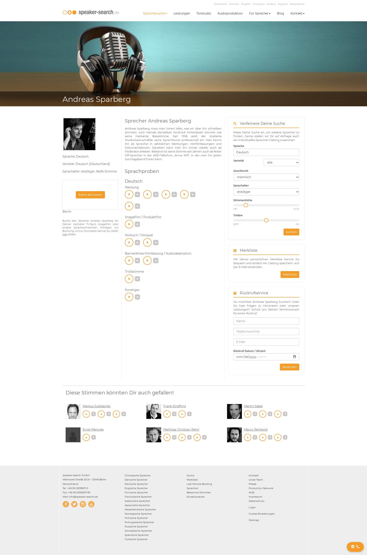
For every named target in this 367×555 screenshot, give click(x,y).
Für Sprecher (258, 13)
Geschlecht (240, 170)
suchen (291, 232)
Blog (280, 13)
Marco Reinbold (255, 429)
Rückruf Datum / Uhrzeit (249, 351)
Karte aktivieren (90, 195)
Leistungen (182, 13)
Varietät (238, 160)
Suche (190, 475)
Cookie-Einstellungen (262, 513)
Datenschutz (256, 501)
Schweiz (234, 4)
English (246, 4)
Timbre (238, 215)
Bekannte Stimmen (199, 492)
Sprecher (138, 475)
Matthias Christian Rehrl (181, 429)
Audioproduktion (230, 13)
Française (259, 4)
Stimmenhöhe (242, 200)
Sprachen (192, 488)
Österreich (220, 4)
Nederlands (297, 4)
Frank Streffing (174, 406)
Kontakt (296, 13)
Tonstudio (203, 13)
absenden (289, 367)
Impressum (255, 496)
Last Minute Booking (199, 483)
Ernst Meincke (93, 429)
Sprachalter (241, 185)
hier (64, 234)
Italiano (271, 4)
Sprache (238, 146)
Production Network (261, 488)
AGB (251, 492)
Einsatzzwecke (196, 496)
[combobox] (266, 152)
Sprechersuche (154, 13)
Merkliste (290, 274)
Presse (252, 483)
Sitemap (254, 520)
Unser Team (256, 479)
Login (252, 507)
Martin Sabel (253, 406)
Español (283, 4)
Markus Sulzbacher (97, 406)
